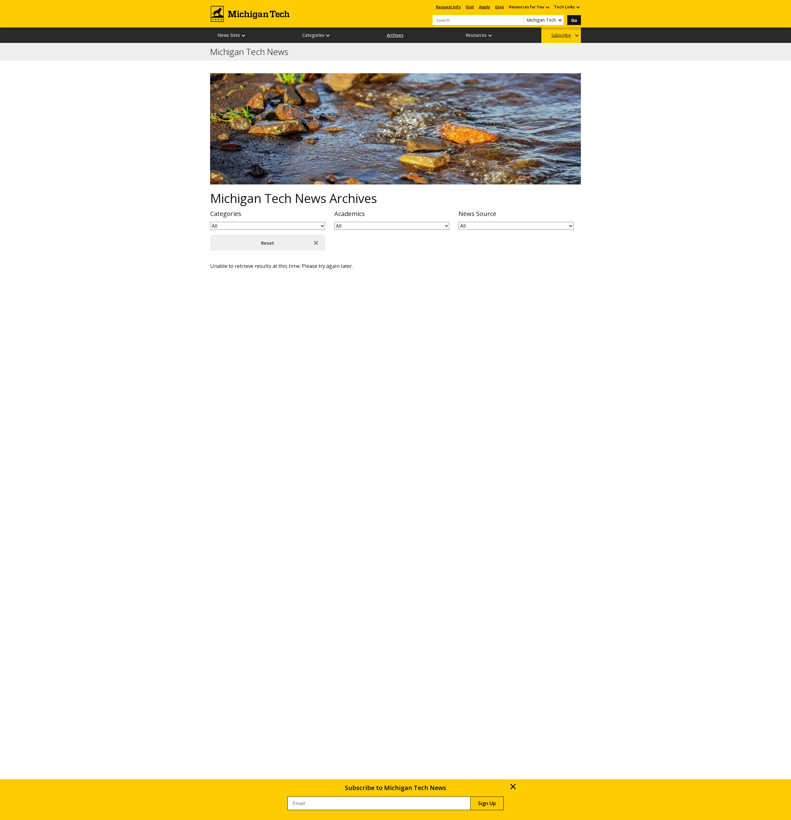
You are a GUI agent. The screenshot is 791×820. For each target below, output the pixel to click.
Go (574, 20)
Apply (484, 7)
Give (499, 7)
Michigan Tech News (249, 52)
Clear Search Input (519, 20)
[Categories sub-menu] (328, 35)
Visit (470, 7)
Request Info (448, 7)
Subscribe (561, 35)
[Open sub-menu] (547, 7)
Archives (395, 35)
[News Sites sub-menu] (243, 35)
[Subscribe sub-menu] (577, 35)
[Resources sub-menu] (490, 35)
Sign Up (487, 803)
